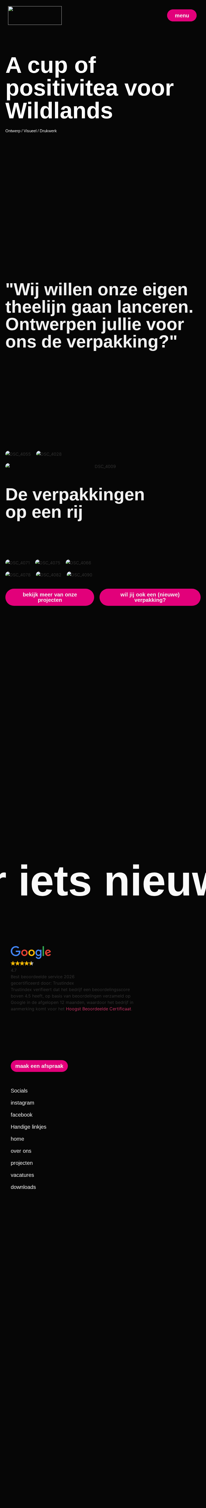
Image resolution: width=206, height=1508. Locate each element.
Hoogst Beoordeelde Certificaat (98, 1008)
